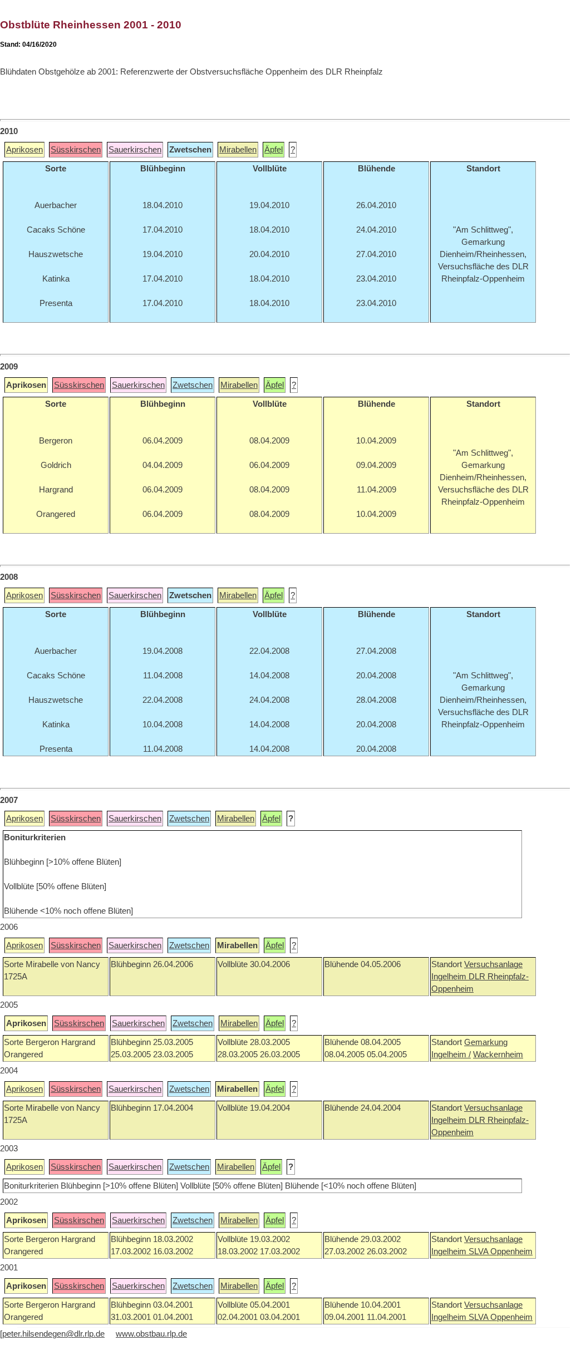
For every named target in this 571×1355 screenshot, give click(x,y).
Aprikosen (24, 149)
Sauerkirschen (135, 149)
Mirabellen (238, 149)
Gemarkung (486, 1042)
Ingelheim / (451, 1054)
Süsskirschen (76, 149)
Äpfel (273, 149)
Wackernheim (498, 1054)
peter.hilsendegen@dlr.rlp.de (53, 1333)
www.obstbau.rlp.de (151, 1333)
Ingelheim (450, 976)
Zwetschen (193, 385)
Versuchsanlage (493, 964)
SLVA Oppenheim (501, 1251)
